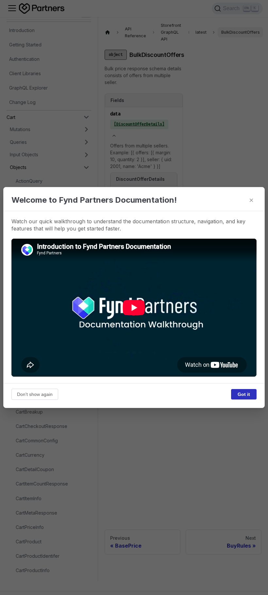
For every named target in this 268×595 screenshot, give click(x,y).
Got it (244, 394)
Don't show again (35, 394)
